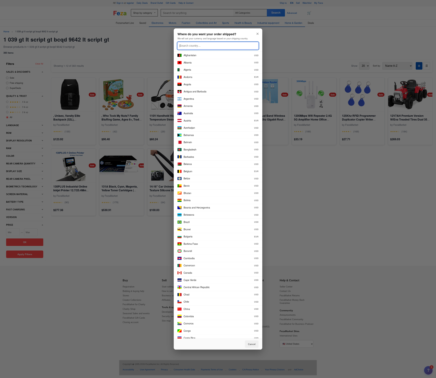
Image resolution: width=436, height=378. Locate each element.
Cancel (251, 344)
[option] (218, 55)
